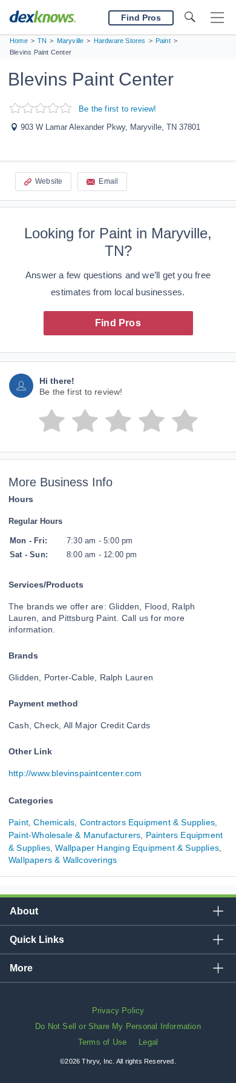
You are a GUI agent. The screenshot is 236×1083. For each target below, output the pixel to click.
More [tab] (21, 968)
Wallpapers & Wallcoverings (62, 860)
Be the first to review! (118, 108)
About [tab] (24, 911)
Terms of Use (102, 1042)
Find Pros (118, 323)
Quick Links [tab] (37, 939)
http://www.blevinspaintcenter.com (75, 773)
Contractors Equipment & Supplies (147, 822)
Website (48, 181)
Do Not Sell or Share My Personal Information (118, 1026)
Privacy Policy (118, 1010)
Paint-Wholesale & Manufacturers (74, 835)
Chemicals (53, 822)
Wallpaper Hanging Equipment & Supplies (137, 848)
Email (108, 181)
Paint (18, 822)
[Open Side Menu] (217, 18)
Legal (148, 1042)
